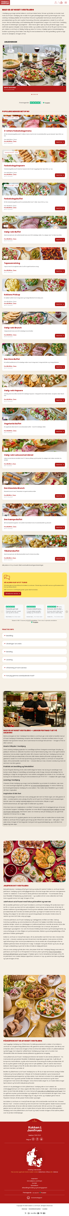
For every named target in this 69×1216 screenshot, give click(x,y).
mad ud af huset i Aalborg (51, 809)
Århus (48, 1172)
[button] (5, 226)
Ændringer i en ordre (13, 644)
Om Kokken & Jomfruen (34, 1181)
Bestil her (59, 142)
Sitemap (24, 1209)
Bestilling (9, 636)
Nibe (23, 814)
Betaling (9, 652)
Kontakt (34, 1183)
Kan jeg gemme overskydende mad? (20, 676)
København (42, 1172)
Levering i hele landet (34, 1170)
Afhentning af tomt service (16, 668)
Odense (55, 1172)
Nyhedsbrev (34, 1185)
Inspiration (34, 1179)
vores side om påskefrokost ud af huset (49, 1091)
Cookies (44, 1209)
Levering (9, 660)
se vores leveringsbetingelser (40, 785)
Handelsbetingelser (35, 1209)
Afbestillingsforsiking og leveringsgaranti (34, 1188)
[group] (34, 121)
